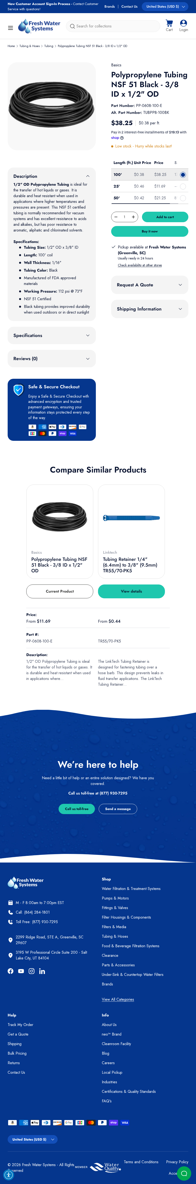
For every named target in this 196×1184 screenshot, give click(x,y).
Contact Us (129, 6)
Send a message (118, 808)
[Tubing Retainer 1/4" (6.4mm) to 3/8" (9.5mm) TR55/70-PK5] (131, 517)
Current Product (60, 591)
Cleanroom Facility (116, 1044)
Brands (109, 6)
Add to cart (165, 217)
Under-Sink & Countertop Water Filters (132, 974)
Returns (14, 1063)
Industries (109, 1082)
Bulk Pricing (17, 1053)
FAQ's (107, 1101)
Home (11, 46)
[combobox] (113, 26)
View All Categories (118, 999)
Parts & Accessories (118, 965)
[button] (169, 26)
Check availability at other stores (140, 265)
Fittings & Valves (115, 907)
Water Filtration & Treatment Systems (131, 888)
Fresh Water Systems (39, 1165)
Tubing (48, 46)
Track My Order (20, 1024)
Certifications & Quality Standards (129, 1091)
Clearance (110, 955)
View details (131, 591)
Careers (108, 1063)
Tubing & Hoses (29, 46)
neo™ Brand (111, 1034)
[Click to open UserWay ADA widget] (8, 1174)
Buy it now (150, 231)
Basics (116, 65)
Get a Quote (18, 1034)
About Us (109, 1024)
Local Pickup (112, 1072)
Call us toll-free (76, 808)
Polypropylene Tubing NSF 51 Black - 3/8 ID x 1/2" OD (92, 46)
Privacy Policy (177, 1162)
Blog (105, 1053)
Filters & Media (114, 927)
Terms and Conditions (141, 1162)
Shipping (15, 1044)
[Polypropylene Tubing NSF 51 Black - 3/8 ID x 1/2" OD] (59, 517)
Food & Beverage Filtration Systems (130, 946)
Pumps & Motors (115, 898)
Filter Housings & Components (126, 917)
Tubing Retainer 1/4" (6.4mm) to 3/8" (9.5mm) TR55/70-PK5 (130, 565)
